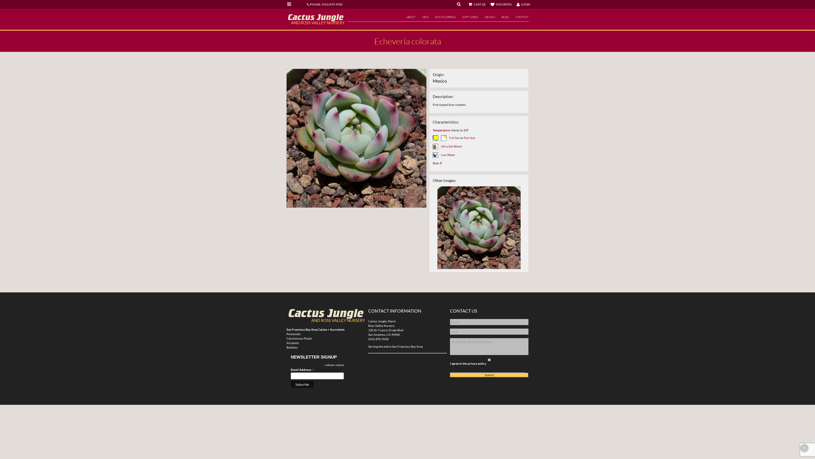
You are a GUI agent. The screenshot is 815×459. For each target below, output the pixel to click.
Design (490, 17)
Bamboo (292, 347)
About (411, 17)
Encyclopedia (445, 17)
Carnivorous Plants (299, 338)
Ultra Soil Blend (451, 146)
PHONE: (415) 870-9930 (325, 4)
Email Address (302, 370)
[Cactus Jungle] (316, 19)
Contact (522, 17)
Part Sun (469, 138)
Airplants (293, 343)
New (425, 17)
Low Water (448, 155)
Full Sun (454, 138)
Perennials (294, 334)
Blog (505, 17)
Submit (489, 375)
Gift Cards (470, 17)
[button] (458, 4)
